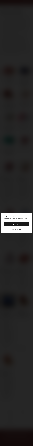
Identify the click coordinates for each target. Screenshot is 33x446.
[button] (16, 224)
